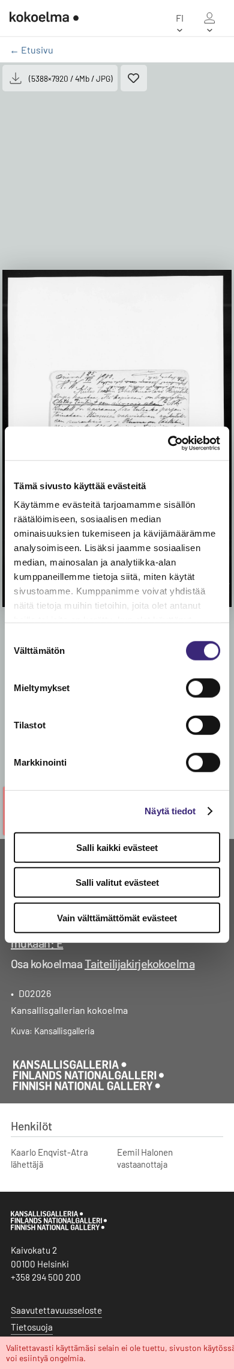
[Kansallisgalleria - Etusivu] (44, 18)
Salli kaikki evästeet (117, 847)
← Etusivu (31, 49)
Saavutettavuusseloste (56, 1310)
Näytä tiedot (170, 811)
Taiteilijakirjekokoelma (140, 963)
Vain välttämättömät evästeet (117, 917)
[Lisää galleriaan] (134, 78)
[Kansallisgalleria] (59, 1227)
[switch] (203, 687)
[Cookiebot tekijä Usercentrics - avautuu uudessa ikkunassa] (168, 443)
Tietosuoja (32, 1327)
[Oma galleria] (209, 18)
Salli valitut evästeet (117, 882)
